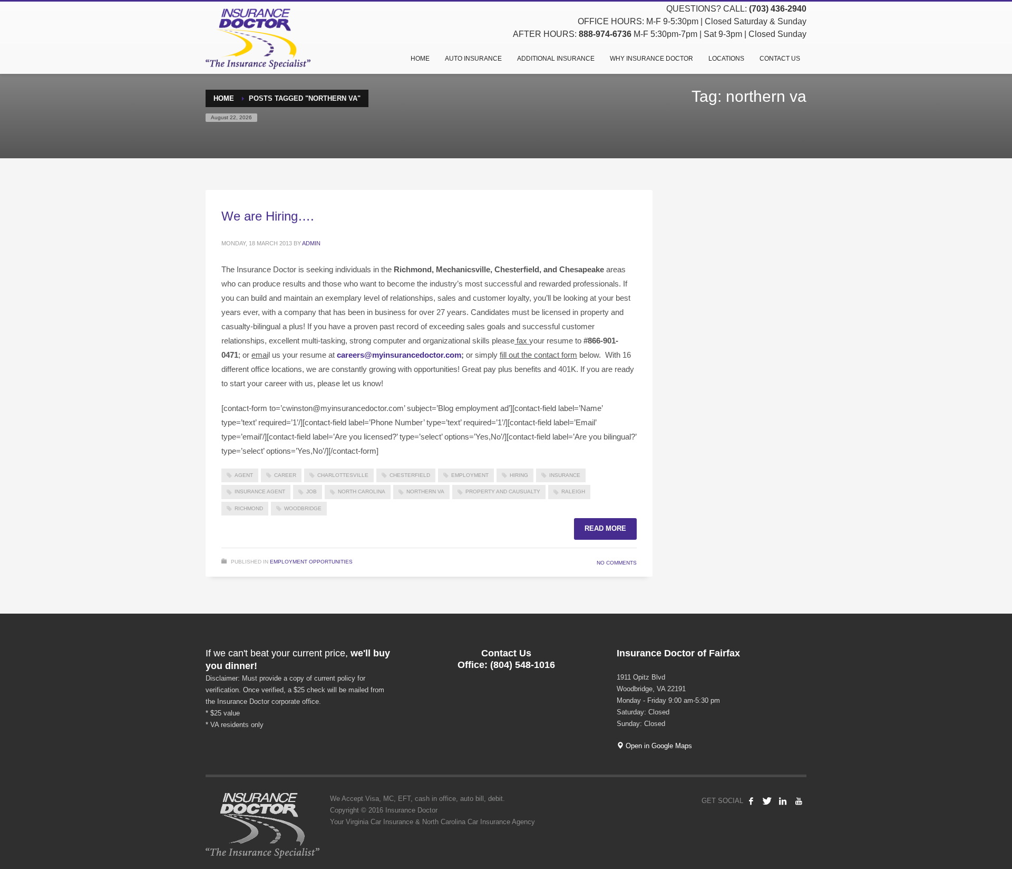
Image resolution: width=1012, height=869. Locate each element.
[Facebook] (751, 801)
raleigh (573, 491)
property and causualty (502, 491)
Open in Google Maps (658, 746)
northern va (425, 491)
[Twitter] (767, 801)
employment (470, 475)
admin (311, 243)
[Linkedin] (783, 801)
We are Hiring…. (267, 216)
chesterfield (410, 475)
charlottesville (342, 475)
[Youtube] (798, 801)
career (285, 475)
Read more (605, 528)
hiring (519, 475)
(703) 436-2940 (777, 8)
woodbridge (303, 508)
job (311, 491)
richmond (249, 508)
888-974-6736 (605, 34)
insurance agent (260, 491)
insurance (564, 475)
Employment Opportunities (311, 562)
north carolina (361, 491)
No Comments (617, 563)
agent (244, 475)
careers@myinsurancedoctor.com (399, 354)
